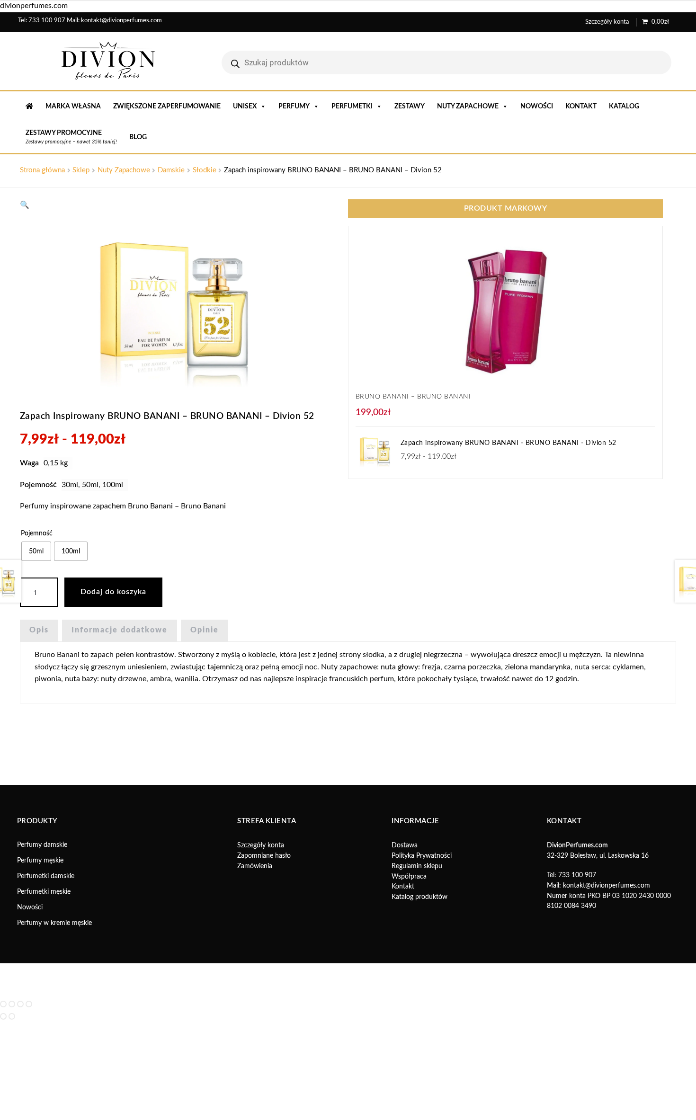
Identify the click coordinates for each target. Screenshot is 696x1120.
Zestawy (409, 106)
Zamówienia (254, 866)
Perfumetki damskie (45, 876)
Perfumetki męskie (44, 892)
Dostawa (405, 845)
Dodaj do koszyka (113, 592)
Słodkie (204, 170)
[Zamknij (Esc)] (29, 1004)
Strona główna (42, 170)
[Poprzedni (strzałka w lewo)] (3, 1016)
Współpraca (409, 876)
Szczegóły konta (607, 22)
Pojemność (37, 533)
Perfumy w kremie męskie (54, 923)
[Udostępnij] (20, 1004)
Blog (138, 137)
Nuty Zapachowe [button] (468, 106)
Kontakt (581, 106)
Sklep (80, 170)
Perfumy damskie (42, 845)
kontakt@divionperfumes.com (121, 21)
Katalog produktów (419, 897)
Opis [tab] (39, 630)
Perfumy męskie (40, 860)
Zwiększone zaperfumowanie (167, 106)
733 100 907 (46, 21)
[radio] (36, 551)
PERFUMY (294, 106)
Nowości (536, 106)
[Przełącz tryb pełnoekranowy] (12, 1004)
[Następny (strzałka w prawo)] (12, 1016)
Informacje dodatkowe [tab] (119, 630)
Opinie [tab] (204, 630)
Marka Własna (73, 106)
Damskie (171, 170)
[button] (24, 205)
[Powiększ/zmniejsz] (3, 1004)
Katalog (624, 106)
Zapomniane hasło (264, 856)
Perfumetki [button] (352, 106)
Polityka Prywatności (422, 856)
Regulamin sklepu (417, 866)
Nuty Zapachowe (124, 170)
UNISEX (245, 106)
